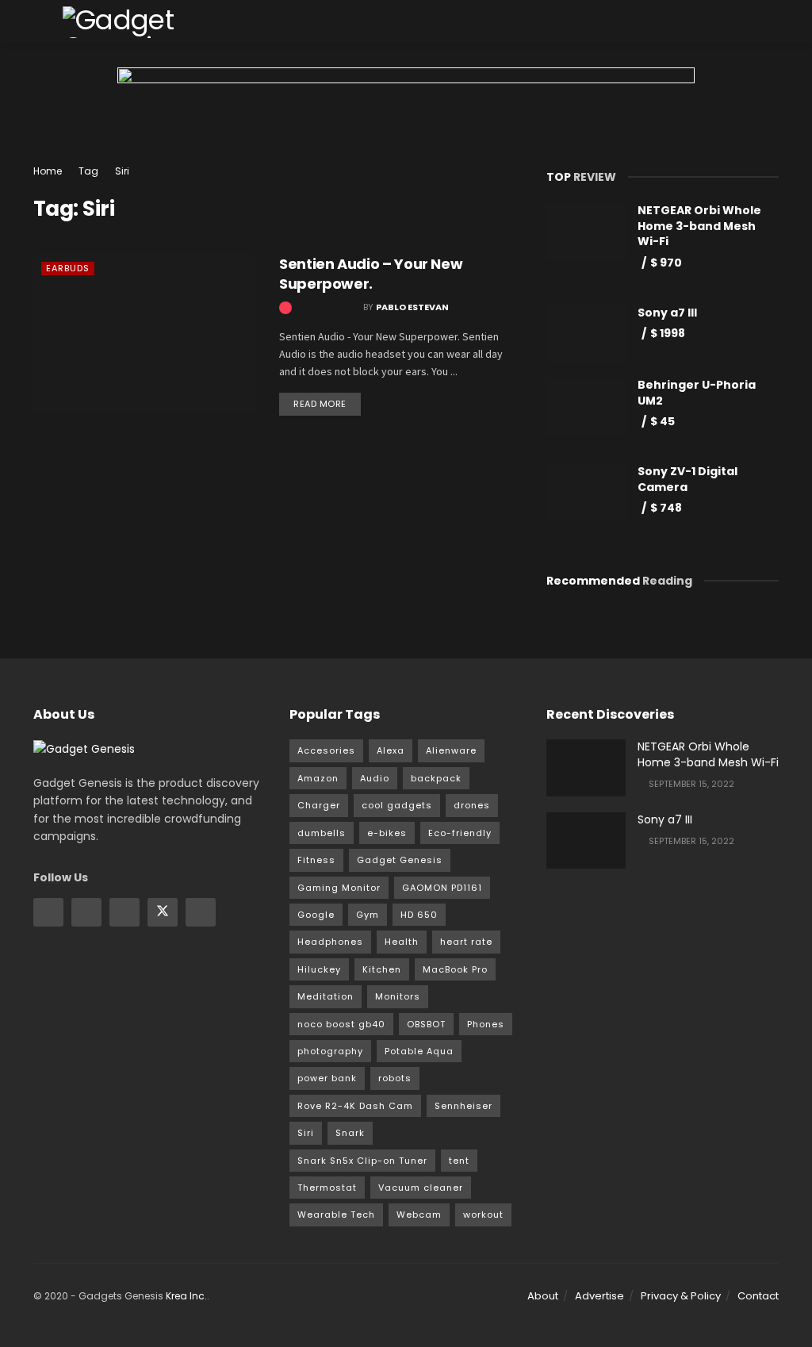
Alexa (390, 750)
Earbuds (68, 268)
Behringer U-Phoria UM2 (697, 393)
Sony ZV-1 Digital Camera (687, 479)
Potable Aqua (419, 1051)
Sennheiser (463, 1105)
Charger (318, 805)
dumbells (321, 833)
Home (47, 171)
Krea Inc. (186, 1296)
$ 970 (666, 263)
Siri (122, 171)
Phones (485, 1024)
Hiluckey (319, 969)
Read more (327, 401)
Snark (350, 1132)
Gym (367, 914)
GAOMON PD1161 (442, 887)
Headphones (330, 941)
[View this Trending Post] (285, 307)
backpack (436, 778)
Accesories (326, 750)
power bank (327, 1078)
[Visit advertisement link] (406, 115)
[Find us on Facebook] (48, 912)
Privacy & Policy (681, 1295)
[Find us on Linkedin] (124, 912)
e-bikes (387, 833)
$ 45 (662, 421)
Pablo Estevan (412, 307)
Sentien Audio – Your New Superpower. (370, 274)
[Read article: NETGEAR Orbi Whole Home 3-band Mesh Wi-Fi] (586, 767)
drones (472, 805)
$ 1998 (667, 333)
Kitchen (381, 969)
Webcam (419, 1214)
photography (330, 1051)
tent (459, 1160)
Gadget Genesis (399, 860)
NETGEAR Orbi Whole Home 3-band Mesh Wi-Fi (699, 225)
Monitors (397, 996)
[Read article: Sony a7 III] (586, 840)
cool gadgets (397, 805)
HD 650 (419, 914)
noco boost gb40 (341, 1024)
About (542, 1295)
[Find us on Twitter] (162, 912)
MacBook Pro (455, 969)
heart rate (466, 941)
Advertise (599, 1295)
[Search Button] (772, 22)
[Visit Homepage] (150, 22)
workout (483, 1214)
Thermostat (327, 1187)
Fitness (316, 860)
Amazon (318, 778)
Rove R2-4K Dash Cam (355, 1105)
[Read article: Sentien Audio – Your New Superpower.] (144, 333)
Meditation (325, 996)
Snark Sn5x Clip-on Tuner (362, 1160)
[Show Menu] (40, 22)
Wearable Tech (336, 1214)
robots (395, 1078)
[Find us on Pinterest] (201, 912)
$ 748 (666, 508)
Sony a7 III (667, 312)
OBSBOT (426, 1024)
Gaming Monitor (339, 887)
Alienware (451, 750)
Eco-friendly (460, 833)
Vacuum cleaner (420, 1187)
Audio (374, 778)
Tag (88, 171)
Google (316, 914)
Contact (758, 1295)
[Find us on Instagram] (86, 912)
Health (402, 941)
